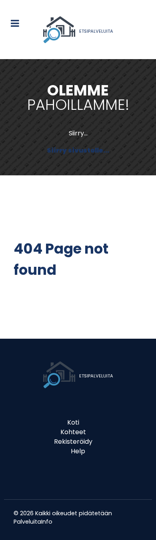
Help (78, 451)
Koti (73, 422)
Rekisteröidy (73, 441)
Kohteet (73, 432)
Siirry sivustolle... (78, 150)
